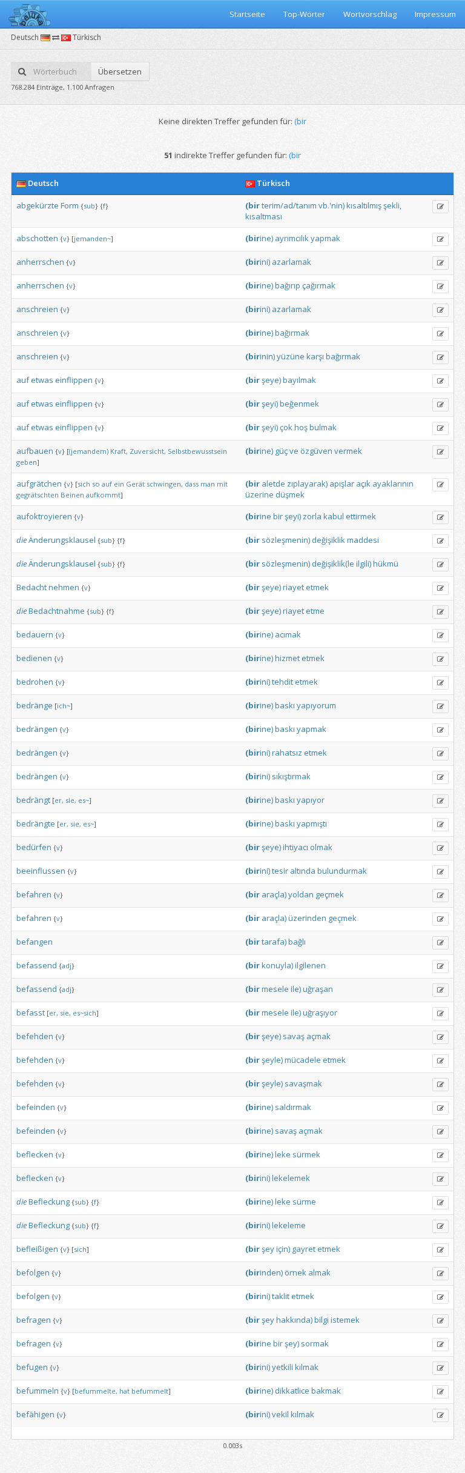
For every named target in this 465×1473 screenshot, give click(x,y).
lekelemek (291, 1177)
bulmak (323, 427)
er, (59, 800)
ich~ (63, 705)
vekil (280, 1414)
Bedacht (31, 587)
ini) (257, 261)
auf (22, 379)
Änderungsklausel (62, 539)
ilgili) (363, 563)
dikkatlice (292, 1390)
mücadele (303, 1059)
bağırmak (292, 332)
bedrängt (33, 799)
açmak (318, 1036)
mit (222, 483)
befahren (33, 894)
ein (119, 483)
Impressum (435, 13)
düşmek (290, 494)
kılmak (306, 1367)
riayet (293, 587)
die (21, 539)
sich (84, 483)
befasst (30, 1012)
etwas (42, 379)
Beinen (72, 494)
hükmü (385, 563)
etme (315, 610)
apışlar (341, 483)
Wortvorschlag (370, 13)
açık (363, 483)
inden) (264, 1272)
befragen (33, 1319)
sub (89, 205)
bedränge (34, 705)
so (96, 483)
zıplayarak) (307, 483)
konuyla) (277, 965)
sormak (315, 1343)
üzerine (259, 494)
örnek (295, 1272)
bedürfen (33, 847)
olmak (321, 847)
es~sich (84, 1012)
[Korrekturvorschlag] (440, 206)
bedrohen (34, 681)
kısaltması (263, 216)
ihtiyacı (295, 847)
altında (302, 870)
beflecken (34, 1154)
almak (319, 1272)
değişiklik (328, 539)
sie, (70, 800)
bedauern (34, 634)
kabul (333, 516)
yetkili (282, 1367)
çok (286, 427)
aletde (273, 483)
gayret (303, 1248)
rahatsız (287, 752)
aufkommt (103, 494)
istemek (345, 1319)
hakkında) (294, 1319)
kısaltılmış (363, 205)
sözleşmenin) (286, 539)
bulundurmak (342, 870)
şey (268, 1248)
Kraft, (119, 451)
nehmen (63, 587)
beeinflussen (40, 870)
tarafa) (274, 941)
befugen (32, 1367)
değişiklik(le (333, 563)
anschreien (37, 309)
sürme (304, 1201)
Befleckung (49, 1201)
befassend (36, 965)
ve (293, 450)
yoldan (301, 894)
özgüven (316, 450)
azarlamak (291, 261)
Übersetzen (120, 71)
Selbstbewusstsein (197, 451)
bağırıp (287, 285)
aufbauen (34, 450)
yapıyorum (316, 705)
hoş (301, 427)
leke (283, 1154)
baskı (285, 705)
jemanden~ (92, 238)
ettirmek (361, 516)
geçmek (329, 894)
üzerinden (307, 918)
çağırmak (318, 285)
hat (124, 1390)
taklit (280, 1296)
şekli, (392, 205)
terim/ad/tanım (289, 205)
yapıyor (311, 799)
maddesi (363, 539)
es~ (83, 800)
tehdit (282, 681)
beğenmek (299, 403)
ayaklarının (393, 483)
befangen (34, 941)
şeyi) (270, 403)
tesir (280, 870)
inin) (260, 356)
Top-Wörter (304, 13)
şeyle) (272, 1059)
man (207, 483)
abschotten (37, 238)
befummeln (37, 1390)
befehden (34, 1036)
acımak (288, 634)
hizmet (287, 658)
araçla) (274, 894)
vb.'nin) (331, 205)
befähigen (35, 1414)
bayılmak (299, 379)
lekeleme (289, 1225)
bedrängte (35, 823)
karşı (315, 356)
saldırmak (293, 1107)
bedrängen (37, 728)
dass (192, 483)
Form (70, 205)
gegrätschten (37, 494)
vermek (348, 450)
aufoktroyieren (44, 516)
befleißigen (37, 1248)
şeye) (271, 379)
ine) (259, 238)
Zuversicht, (148, 451)
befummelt (149, 1390)
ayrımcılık (292, 238)
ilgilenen (310, 965)
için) (283, 1248)
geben (26, 462)
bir (278, 516)
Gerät (135, 483)
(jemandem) (88, 451)
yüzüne (291, 356)
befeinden (35, 1107)
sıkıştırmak (291, 776)
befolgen (33, 1272)
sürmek (306, 1154)
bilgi (321, 1319)
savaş (294, 1036)
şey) (292, 1343)
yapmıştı (312, 823)
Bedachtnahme (56, 610)
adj (66, 965)
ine (258, 516)
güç (281, 450)
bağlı (297, 941)
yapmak (325, 238)
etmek (317, 587)
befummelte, (95, 1390)
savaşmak (303, 1083)
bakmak (326, 1390)
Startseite (247, 13)
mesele (275, 988)
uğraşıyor (320, 1012)
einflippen (74, 379)
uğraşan (318, 988)
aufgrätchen (39, 483)
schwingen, (165, 483)
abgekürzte (37, 205)
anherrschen (40, 261)
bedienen (34, 658)
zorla (312, 516)
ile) (296, 988)
